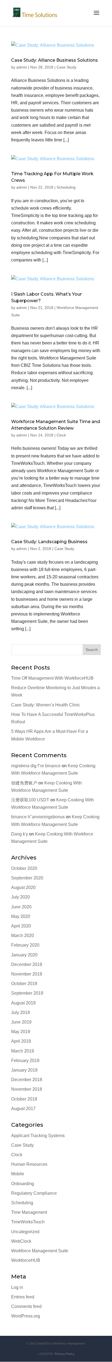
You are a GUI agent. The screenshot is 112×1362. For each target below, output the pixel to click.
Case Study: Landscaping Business (49, 541)
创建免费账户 (24, 783)
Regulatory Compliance (34, 1193)
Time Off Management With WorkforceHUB (52, 678)
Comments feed (26, 1306)
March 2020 (22, 935)
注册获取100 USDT (30, 800)
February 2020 (25, 945)
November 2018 (26, 1089)
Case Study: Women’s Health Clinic (45, 705)
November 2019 (26, 974)
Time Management (29, 1212)
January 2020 (24, 955)
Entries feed (22, 1297)
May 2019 (20, 1031)
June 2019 (21, 1022)
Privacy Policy (63, 1353)
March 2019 (22, 1051)
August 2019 (23, 1003)
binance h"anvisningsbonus (38, 816)
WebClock (21, 1241)
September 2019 (27, 993)
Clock (61, 435)
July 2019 (20, 1012)
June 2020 (21, 907)
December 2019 (26, 964)
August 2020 (23, 887)
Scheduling (66, 187)
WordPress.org (25, 1316)
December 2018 (26, 1079)
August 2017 (23, 1108)
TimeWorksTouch (28, 1222)
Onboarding (22, 1183)
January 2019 (24, 1070)
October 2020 (24, 868)
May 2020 (20, 916)
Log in (17, 1287)
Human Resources (29, 1164)
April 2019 (21, 1041)
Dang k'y (19, 834)
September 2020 (27, 878)
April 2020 (21, 926)
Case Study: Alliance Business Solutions (54, 60)
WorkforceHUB (25, 1260)
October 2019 (24, 983)
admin (21, 67)
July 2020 (20, 897)
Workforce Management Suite (39, 1250)
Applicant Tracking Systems (38, 1135)
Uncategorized (25, 1231)
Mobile (17, 1173)
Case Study (66, 67)
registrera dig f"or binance (36, 765)
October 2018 (24, 1099)
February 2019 (25, 1060)
